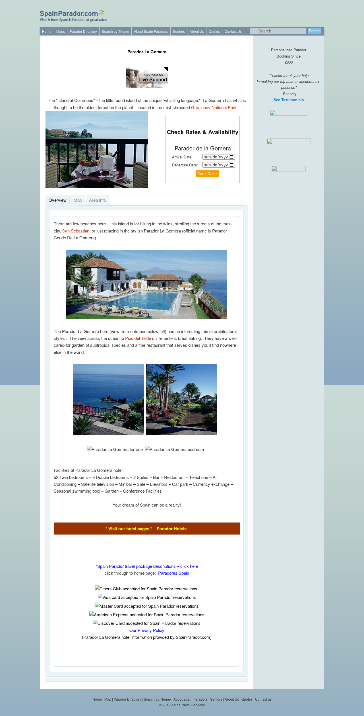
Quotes (214, 31)
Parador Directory (83, 31)
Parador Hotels (172, 528)
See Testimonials (289, 99)
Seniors (179, 31)
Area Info (97, 200)
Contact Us (233, 31)
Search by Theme (115, 31)
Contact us (263, 699)
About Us (197, 31)
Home (46, 31)
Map (78, 200)
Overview (58, 200)
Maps (60, 31)
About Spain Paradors (151, 31)
